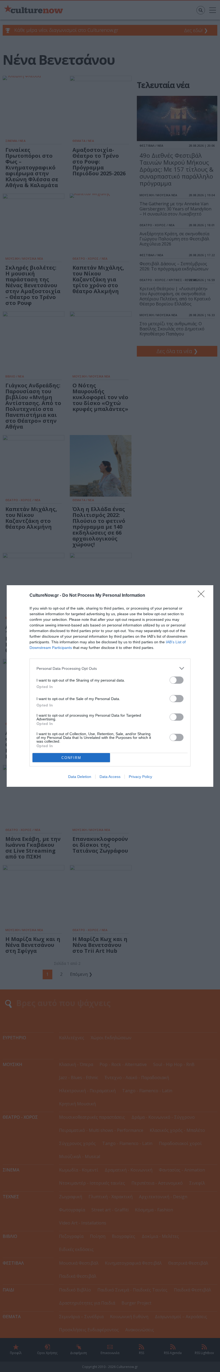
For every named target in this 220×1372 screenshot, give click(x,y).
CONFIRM (71, 758)
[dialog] (110, 686)
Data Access (110, 776)
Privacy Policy (140, 776)
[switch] (177, 680)
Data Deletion (79, 776)
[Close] (203, 596)
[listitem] (110, 668)
